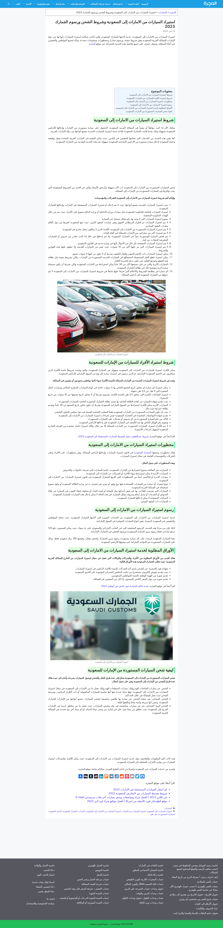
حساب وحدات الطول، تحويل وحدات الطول (142, 898)
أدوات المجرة (133, 4)
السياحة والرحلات (78, 4)
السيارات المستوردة (167, 814)
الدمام (59, 811)
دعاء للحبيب (48, 870)
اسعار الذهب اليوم (45, 874)
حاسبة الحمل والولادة (44, 865)
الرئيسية (144, 4)
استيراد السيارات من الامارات (134, 811)
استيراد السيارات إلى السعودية (159, 811)
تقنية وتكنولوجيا (43, 4)
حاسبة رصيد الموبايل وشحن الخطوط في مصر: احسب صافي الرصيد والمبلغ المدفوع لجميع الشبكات (195, 869)
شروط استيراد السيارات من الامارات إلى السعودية (150, 94)
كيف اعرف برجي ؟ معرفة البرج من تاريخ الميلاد (195, 877)
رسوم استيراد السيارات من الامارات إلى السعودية (151, 104)
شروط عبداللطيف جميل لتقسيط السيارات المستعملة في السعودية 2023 (113, 436)
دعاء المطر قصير (46, 891)
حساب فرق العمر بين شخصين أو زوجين (198, 899)
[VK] (111, 776)
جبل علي (154, 814)
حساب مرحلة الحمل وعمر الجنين (93, 879)
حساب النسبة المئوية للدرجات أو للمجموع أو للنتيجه (84, 898)
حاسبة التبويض (102, 870)
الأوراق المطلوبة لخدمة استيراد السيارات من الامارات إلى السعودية (144, 108)
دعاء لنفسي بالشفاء (45, 886)
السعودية (52, 811)
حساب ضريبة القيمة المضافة (95, 884)
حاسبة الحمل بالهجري (98, 865)
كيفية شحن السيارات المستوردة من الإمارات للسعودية (149, 111)
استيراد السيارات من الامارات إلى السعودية (103, 811)
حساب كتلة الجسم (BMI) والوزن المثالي (144, 884)
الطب (17, 4)
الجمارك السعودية (143, 452)
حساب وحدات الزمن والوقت (149, 893)
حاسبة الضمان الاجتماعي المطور (147, 870)
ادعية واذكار (117, 4)
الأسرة (28, 4)
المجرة (173, 12)
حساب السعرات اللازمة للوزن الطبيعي (144, 879)
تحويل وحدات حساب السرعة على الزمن (143, 888)
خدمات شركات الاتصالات (100, 4)
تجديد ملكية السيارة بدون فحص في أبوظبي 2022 (125, 586)
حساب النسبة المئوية (99, 893)
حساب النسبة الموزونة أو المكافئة (93, 902)
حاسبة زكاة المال (155, 874)
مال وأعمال (60, 4)
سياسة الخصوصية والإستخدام (40, 903)
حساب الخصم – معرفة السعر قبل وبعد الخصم (86, 888)
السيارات (162, 12)
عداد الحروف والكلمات (207, 908)
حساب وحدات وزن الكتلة (151, 902)
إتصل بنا (50, 898)
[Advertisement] (111, 67)
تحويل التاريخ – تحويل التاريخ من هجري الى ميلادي (194, 894)
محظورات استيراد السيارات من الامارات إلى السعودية (149, 101)
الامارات (81, 811)
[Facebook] (142, 776)
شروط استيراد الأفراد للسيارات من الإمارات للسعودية (149, 98)
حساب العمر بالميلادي (207, 881)
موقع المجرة (115, 924)
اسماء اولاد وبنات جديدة (43, 882)
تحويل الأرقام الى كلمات (206, 903)
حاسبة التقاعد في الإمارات (150, 865)
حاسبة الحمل (102, 874)
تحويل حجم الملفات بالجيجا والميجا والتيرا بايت (195, 913)
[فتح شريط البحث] (8, 4)
